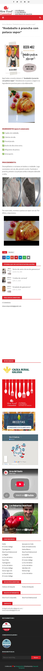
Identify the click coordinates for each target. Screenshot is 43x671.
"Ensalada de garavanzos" (21, 287)
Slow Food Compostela (9, 598)
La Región (5, 555)
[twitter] (17, 2)
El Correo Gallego (7, 547)
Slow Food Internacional (9, 552)
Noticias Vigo (26, 571)
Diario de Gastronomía (29, 547)
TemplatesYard (20, 666)
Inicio (3, 24)
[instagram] (21, 2)
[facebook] (14, 2)
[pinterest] (25, 2)
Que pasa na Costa (27, 544)
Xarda (4, 544)
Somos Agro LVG (7, 571)
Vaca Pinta (5, 560)
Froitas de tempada (28, 587)
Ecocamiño (25, 555)
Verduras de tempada (8, 587)
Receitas (9, 24)
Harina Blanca (26, 549)
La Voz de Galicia (7, 557)
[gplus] (28, 2)
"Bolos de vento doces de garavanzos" (26, 269)
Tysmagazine (6, 549)
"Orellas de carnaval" (19, 278)
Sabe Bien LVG (26, 568)
